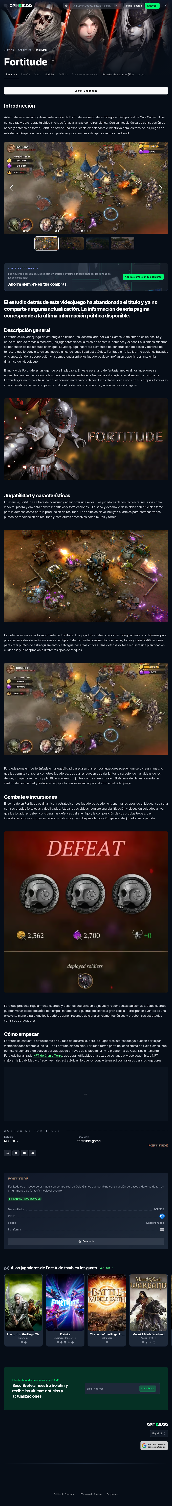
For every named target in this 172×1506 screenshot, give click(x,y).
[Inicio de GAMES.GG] (20, 5)
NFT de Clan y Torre (47, 1055)
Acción (144, 1338)
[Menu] (5, 6)
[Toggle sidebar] (166, 6)
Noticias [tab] (50, 74)
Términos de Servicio (91, 1494)
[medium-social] (32, 1153)
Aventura (58, 1338)
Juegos (9, 50)
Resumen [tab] (11, 74)
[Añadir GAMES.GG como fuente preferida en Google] (154, 1445)
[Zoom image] (86, 188)
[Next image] (160, 188)
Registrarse (112, 1494)
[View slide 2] (72, 243)
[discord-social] (15, 1153)
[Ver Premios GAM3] (159, 59)
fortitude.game (89, 1141)
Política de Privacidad (64, 1494)
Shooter (68, 1338)
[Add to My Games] (53, 62)
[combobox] (66, 6)
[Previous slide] (4, 1310)
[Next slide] (167, 1310)
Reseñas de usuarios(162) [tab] (118, 74)
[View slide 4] (122, 243)
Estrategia (23, 1338)
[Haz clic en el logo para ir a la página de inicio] (157, 1424)
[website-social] (7, 1153)
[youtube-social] (24, 1153)
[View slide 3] (97, 243)
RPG (151, 1338)
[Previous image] (11, 188)
